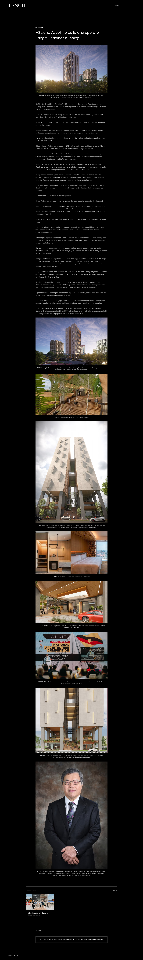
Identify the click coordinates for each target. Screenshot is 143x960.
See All (115, 890)
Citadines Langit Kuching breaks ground (38, 914)
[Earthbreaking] (40, 902)
